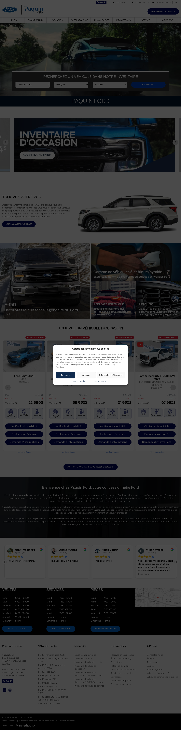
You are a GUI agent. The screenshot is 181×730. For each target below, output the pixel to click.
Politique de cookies (78, 381)
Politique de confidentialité (98, 381)
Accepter (66, 375)
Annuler (86, 375)
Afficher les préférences (111, 375)
